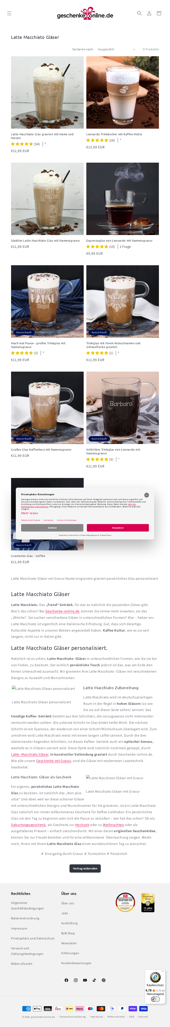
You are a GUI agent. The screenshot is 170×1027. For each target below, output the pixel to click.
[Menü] (163, 972)
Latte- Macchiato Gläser (29, 754)
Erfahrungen (70, 953)
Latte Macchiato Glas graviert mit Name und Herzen (42, 136)
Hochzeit (82, 824)
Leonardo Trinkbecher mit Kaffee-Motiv (114, 134)
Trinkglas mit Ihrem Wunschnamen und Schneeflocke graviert (113, 345)
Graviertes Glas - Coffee (28, 556)
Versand (143, 1016)
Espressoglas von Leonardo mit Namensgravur (119, 240)
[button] (9, 13)
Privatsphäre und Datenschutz (33, 938)
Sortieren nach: (83, 49)
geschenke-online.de (43, 1016)
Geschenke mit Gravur (53, 760)
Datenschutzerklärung (73, 1016)
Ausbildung (69, 923)
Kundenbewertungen (76, 963)
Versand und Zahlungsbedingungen (27, 951)
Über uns (67, 903)
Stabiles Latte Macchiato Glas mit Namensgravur (45, 240)
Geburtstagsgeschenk (28, 824)
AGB (131, 1016)
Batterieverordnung (25, 918)
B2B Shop (68, 933)
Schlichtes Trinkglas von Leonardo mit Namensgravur (113, 451)
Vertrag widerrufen (85, 868)
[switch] (155, 999)
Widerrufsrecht (21, 964)
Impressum (19, 928)
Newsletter (69, 943)
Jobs (64, 913)
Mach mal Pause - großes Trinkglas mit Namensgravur (38, 345)
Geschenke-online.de (62, 611)
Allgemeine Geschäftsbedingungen (27, 905)
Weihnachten (113, 824)
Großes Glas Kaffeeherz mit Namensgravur (41, 449)
